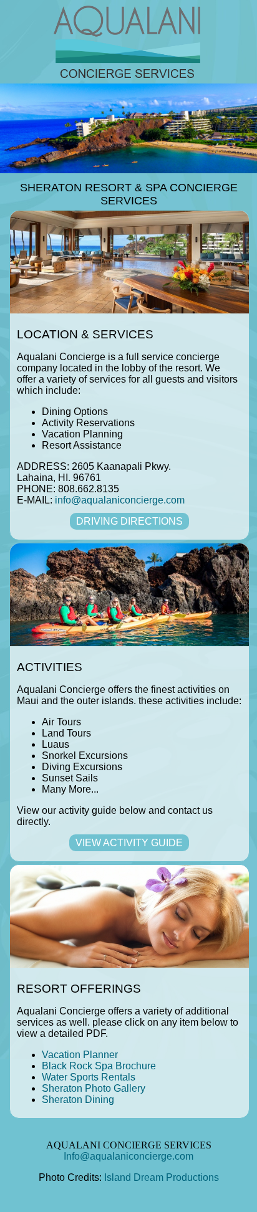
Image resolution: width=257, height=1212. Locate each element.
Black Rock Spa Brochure (99, 1066)
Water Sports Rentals (88, 1077)
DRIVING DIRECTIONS (129, 521)
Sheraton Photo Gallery (93, 1088)
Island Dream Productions (161, 1177)
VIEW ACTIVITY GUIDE (129, 842)
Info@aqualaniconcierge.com (128, 1156)
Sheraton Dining (78, 1099)
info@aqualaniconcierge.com (120, 500)
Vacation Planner (80, 1054)
